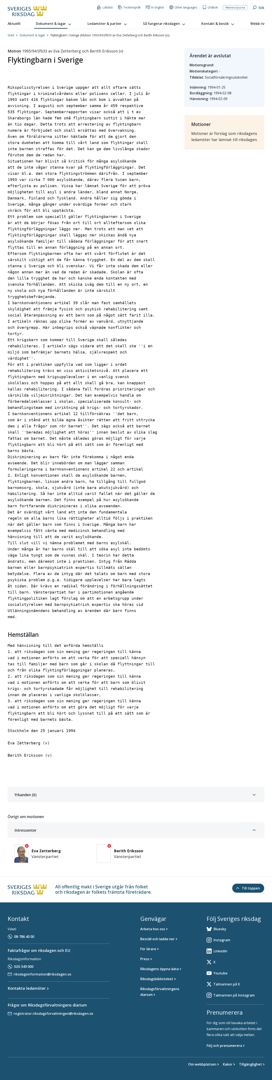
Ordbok (213, 7)
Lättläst (107, 7)
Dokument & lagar (32, 35)
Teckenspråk (132, 7)
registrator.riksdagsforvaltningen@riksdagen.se (53, 1013)
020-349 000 (23, 966)
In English (157, 7)
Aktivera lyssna (235, 7)
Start (11, 35)
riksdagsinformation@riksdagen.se (42, 974)
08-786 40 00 (24, 936)
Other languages (185, 7)
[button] (54, 24)
